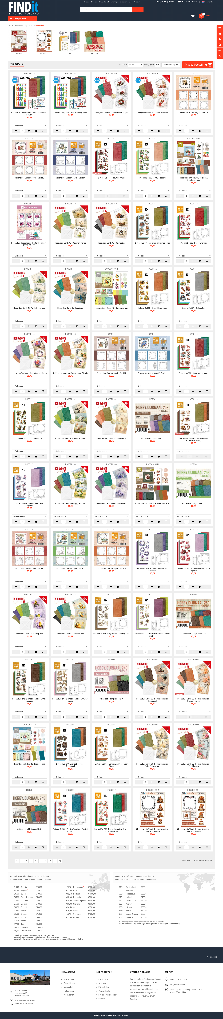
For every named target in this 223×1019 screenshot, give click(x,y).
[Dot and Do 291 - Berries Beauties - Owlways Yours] (70, 679)
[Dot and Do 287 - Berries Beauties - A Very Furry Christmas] (111, 809)
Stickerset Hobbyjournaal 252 (194, 503)
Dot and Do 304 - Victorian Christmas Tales (152, 243)
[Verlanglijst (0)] (193, 16)
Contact (101, 999)
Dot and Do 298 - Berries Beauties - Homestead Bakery (194, 439)
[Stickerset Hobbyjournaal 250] (193, 614)
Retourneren (69, 991)
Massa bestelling (196, 64)
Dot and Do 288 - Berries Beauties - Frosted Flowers (70, 830)
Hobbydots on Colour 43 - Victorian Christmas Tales (194, 179)
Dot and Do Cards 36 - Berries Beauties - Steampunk (152, 700)
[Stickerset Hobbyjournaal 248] (29, 809)
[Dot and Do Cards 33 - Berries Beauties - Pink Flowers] (193, 744)
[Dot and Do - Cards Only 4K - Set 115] (29, 158)
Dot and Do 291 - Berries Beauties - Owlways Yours (70, 700)
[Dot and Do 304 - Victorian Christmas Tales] (152, 223)
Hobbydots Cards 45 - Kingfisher (70, 308)
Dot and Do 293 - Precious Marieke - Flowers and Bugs (152, 635)
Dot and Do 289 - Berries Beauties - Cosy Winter (111, 765)
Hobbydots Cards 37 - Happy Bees (70, 634)
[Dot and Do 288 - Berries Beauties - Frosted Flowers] (70, 809)
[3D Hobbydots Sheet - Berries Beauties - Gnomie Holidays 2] (152, 809)
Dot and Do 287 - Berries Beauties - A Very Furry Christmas (111, 830)
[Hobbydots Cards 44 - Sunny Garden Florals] (29, 353)
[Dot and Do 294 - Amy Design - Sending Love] (111, 614)
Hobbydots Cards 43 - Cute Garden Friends (70, 373)
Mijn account (69, 979)
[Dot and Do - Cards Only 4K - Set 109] (70, 548)
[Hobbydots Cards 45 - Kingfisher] (70, 288)
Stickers (94, 54)
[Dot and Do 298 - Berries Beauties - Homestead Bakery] (193, 418)
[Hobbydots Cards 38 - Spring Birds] (29, 614)
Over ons (94, 2)
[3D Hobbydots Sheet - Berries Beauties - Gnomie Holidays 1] (193, 809)
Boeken (19, 54)
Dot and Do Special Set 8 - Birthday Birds (70, 113)
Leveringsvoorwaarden (119, 2)
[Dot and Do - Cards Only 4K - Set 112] (111, 353)
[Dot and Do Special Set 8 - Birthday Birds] (70, 92)
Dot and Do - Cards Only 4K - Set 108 (111, 569)
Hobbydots (39, 25)
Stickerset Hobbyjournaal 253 (153, 438)
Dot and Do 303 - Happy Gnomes (194, 243)
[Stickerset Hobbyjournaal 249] (111, 679)
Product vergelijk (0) (171, 65)
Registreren (169, 2)
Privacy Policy (104, 979)
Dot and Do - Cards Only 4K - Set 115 (29, 178)
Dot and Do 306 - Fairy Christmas (111, 178)
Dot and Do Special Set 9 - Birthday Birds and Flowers (29, 114)
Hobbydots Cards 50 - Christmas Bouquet (111, 113)
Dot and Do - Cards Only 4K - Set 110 (29, 569)
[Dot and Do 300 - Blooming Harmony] (193, 353)
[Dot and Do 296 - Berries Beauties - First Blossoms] (152, 548)
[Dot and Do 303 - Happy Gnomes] (193, 223)
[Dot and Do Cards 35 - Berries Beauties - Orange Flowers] (193, 679)
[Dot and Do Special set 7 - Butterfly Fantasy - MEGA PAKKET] (29, 223)
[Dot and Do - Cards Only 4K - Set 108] (111, 548)
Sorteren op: (123, 64)
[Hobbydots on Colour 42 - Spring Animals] (111, 288)
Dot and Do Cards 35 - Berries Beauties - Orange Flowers (193, 700)
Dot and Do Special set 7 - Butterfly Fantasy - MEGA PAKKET (29, 244)
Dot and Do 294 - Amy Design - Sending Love (111, 634)
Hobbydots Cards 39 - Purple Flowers (111, 503)
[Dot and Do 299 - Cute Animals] (29, 418)
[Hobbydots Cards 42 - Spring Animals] (70, 418)
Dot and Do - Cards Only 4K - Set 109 (70, 569)
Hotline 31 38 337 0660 (188, 2)
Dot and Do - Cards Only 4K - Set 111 (152, 373)
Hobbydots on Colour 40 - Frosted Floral (29, 764)
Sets (69, 54)
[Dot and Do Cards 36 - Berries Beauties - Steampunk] (152, 679)
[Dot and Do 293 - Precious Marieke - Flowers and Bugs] (152, 614)
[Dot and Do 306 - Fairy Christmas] (111, 158)
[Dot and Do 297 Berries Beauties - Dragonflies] (29, 483)
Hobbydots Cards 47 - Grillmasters (111, 243)
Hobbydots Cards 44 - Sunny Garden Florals (29, 373)
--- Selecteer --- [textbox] (19, 126)
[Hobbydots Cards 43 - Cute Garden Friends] (70, 353)
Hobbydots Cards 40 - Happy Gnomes (70, 503)
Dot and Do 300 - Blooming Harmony (193, 373)
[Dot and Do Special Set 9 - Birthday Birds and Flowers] (29, 92)
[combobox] (29, 125)
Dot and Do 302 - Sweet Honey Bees (152, 308)
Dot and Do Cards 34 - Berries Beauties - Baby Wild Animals (152, 765)
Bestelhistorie (69, 983)
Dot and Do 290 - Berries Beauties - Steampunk (70, 765)
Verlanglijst (68, 987)
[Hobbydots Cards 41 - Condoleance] (111, 418)
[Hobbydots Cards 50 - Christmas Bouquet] (111, 92)
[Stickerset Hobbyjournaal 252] (193, 483)
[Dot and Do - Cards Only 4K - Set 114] (70, 158)
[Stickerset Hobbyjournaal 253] (152, 418)
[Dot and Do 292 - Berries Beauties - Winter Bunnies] (29, 679)
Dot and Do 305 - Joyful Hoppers (153, 178)
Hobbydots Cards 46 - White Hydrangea (29, 308)
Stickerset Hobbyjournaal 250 (194, 634)
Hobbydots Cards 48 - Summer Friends (70, 243)
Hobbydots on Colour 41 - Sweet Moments (152, 503)
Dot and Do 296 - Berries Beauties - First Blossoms (153, 570)
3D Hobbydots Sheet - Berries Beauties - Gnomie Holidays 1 (193, 830)
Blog (130, 2)
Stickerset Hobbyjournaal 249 (111, 699)
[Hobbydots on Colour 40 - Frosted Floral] (29, 744)
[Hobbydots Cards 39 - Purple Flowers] (111, 483)
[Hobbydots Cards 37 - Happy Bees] (70, 614)
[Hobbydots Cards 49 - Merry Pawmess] (152, 92)
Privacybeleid (104, 2)
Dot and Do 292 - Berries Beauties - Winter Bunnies (29, 700)
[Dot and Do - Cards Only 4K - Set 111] (152, 353)
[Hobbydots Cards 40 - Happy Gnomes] (70, 483)
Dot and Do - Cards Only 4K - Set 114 (70, 178)
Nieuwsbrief (69, 995)
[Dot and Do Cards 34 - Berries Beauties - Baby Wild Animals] (152, 744)
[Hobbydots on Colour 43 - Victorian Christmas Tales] (193, 158)
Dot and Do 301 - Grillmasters (193, 308)
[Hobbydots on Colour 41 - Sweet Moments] (152, 483)
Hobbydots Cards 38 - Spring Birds (29, 634)
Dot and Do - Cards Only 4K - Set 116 (193, 113)
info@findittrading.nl (178, 984)
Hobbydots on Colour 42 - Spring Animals (111, 308)
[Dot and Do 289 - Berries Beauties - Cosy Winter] (111, 744)
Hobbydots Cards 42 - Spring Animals (70, 438)
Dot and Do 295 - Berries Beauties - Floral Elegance (193, 570)
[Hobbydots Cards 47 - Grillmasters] (111, 223)
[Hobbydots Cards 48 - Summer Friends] (70, 223)
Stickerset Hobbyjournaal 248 (29, 829)
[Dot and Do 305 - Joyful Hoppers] (152, 158)
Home (86, 2)
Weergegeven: (149, 64)
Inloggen (160, 2)
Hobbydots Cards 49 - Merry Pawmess (152, 113)
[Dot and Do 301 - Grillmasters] (193, 288)
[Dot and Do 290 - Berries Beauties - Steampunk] (70, 744)
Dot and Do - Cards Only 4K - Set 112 (111, 373)
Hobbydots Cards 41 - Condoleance (111, 438)
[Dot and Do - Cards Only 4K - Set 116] (193, 92)
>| (60, 861)
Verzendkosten (104, 991)
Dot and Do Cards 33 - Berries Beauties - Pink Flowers (193, 765)
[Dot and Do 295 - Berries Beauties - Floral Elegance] (193, 548)
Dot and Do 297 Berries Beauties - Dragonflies (29, 504)
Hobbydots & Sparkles (23, 25)
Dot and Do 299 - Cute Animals (29, 438)
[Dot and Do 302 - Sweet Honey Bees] (152, 288)
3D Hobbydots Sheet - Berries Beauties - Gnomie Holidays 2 (152, 830)
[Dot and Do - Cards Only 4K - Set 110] (29, 548)
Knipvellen (44, 54)
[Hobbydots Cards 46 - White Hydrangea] (29, 288)
